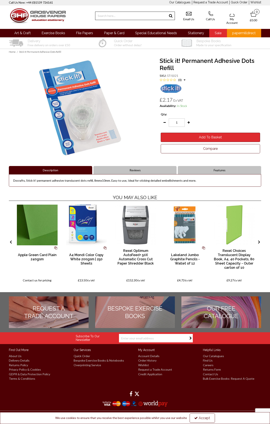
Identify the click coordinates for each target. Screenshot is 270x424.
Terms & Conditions (22, 378)
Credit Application (150, 374)
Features (219, 170)
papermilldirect (244, 33)
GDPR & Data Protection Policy (29, 374)
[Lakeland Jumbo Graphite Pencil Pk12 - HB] (185, 225)
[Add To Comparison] (55, 248)
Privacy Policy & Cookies (25, 369)
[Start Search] (171, 16)
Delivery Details (19, 360)
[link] (131, 394)
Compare (210, 149)
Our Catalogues (179, 2)
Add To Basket (210, 137)
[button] (172, 80)
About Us (15, 356)
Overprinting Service (87, 365)
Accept (204, 418)
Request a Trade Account (210, 2)
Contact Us (210, 374)
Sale (218, 33)
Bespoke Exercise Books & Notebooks (99, 360)
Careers (208, 365)
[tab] (135, 170)
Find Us (208, 360)
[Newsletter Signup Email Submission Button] (190, 338)
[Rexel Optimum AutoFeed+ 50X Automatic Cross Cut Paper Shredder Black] (135, 225)
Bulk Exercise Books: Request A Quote (228, 378)
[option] (49, 43)
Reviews (135, 170)
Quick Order (239, 2)
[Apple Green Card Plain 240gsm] (37, 225)
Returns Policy (18, 365)
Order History (147, 360)
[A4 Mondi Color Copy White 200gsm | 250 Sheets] (86, 225)
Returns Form (212, 369)
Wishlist (255, 2)
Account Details (148, 356)
